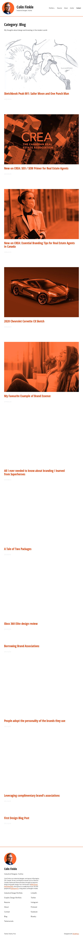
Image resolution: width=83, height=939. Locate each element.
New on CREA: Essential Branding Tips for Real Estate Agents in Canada (39, 244)
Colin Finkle (25, 7)
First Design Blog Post (16, 818)
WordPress (76, 934)
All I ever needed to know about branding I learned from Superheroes (34, 472)
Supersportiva (15, 888)
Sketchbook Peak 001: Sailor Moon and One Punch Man (36, 93)
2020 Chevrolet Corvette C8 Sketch (24, 321)
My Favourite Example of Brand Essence (27, 396)
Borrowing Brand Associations (21, 646)
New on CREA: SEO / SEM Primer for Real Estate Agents (36, 168)
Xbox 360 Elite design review (21, 623)
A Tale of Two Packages (17, 549)
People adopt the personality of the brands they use (34, 721)
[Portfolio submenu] (54, 8)
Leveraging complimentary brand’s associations (32, 795)
